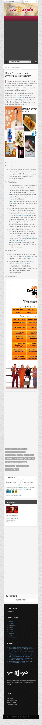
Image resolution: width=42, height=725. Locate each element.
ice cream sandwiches (12, 462)
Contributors (12, 637)
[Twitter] (7, 491)
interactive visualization (17, 97)
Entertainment (12, 625)
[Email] (13, 491)
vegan (17, 469)
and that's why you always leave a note (17, 448)
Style (7, 489)
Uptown (12, 489)
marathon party (11, 466)
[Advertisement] (21, 37)
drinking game (19, 458)
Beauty (11, 621)
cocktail (21, 454)
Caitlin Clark (17, 67)
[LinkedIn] (10, 491)
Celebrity (11, 623)
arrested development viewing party (16, 451)
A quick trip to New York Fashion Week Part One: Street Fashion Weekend (20, 662)
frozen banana (30, 458)
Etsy (12, 268)
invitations (23, 462)
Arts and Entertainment (24, 489)
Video (10, 635)
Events (11, 627)
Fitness (11, 631)
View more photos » (21, 600)
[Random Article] (36, 62)
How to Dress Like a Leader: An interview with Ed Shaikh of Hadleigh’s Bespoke (21, 659)
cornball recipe (29, 454)
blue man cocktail (11, 454)
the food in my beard (23, 466)
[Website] (16, 491)
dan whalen (10, 458)
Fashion (11, 629)
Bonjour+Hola (14, 201)
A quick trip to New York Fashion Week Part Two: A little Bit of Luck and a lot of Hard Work (21, 655)
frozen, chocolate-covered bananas (22, 215)
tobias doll (9, 469)
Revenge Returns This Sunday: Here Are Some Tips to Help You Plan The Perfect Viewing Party (12, 519)
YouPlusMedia (17, 487)
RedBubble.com (29, 256)
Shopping (11, 633)
